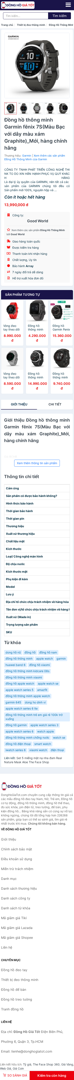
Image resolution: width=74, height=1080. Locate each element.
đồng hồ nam (48, 652)
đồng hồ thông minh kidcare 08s (27, 671)
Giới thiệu (19, 404)
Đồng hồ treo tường (16, 999)
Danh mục (9, 879)
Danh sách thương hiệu (19, 888)
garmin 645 (13, 702)
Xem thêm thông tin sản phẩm (37, 463)
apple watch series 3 (44, 725)
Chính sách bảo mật (16, 849)
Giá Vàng (67, 1064)
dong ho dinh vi (35, 702)
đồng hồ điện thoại (18, 744)
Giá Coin (18, 1068)
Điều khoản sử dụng (16, 859)
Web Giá (5, 1068)
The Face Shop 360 (46, 1064)
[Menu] (68, 5)
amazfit (42, 690)
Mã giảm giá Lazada (16, 928)
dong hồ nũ (13, 652)
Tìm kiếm (59, 16)
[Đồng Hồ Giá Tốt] (21, 786)
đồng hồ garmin (16, 725)
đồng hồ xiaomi (39, 665)
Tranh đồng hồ (12, 1009)
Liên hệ (6, 947)
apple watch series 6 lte (22, 708)
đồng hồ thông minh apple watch (28, 696)
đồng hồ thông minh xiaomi (24, 677)
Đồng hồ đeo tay (14, 970)
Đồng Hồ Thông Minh (61, 24)
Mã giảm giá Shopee (17, 938)
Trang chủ (7, 24)
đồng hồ (30, 652)
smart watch (42, 744)
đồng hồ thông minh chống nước (27, 737)
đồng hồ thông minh (19, 658)
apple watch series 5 (20, 690)
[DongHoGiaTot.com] (24, 5)
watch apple (45, 731)
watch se (59, 737)
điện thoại (57, 750)
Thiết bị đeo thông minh (31, 24)
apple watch (44, 658)
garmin (61, 658)
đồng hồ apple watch (20, 683)
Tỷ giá (27, 1064)
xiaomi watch (38, 750)
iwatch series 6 (16, 750)
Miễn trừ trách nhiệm (17, 869)
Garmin (26, 155)
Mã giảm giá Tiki (14, 918)
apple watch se (48, 683)
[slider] (10, 108)
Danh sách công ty (15, 898)
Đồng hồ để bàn (13, 989)
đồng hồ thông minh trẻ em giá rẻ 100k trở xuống (34, 717)
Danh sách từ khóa (15, 908)
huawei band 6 (15, 665)
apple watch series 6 (20, 731)
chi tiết (55, 404)
